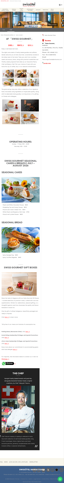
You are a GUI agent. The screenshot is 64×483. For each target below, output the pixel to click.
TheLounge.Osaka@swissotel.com (52, 59)
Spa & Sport (52, 10)
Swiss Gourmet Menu (50, 35)
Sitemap (17, 478)
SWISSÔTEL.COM (5, 0)
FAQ (1, 462)
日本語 (10, 45)
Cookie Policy (45, 478)
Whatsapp (4, 359)
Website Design (54, 478)
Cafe (3, 29)
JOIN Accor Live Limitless (18, 462)
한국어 (30, 45)
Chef (11, 29)
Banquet (38, 9)
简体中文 (19, 45)
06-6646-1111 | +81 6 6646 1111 (16, 474)
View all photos (52, 24)
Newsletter (34, 462)
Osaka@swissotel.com (54, 474)
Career (30, 478)
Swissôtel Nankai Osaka (15, 0)
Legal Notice (37, 478)
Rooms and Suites (21, 9)
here (6, 317)
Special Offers (14, 10)
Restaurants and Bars (30, 10)
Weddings (45, 9)
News (6, 462)
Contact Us (24, 478)
